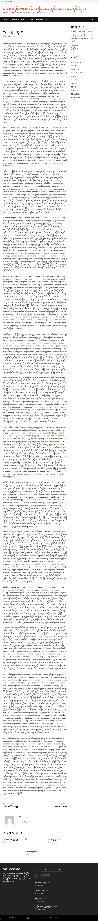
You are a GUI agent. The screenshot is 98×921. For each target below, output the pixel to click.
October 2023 (76, 62)
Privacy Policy (19, 19)
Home (6, 19)
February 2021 (76, 97)
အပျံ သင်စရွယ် (40, 898)
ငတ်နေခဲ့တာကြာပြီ (10, 839)
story (5, 27)
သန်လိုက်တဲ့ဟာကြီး (78, 35)
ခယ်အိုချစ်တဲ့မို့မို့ (32, 852)
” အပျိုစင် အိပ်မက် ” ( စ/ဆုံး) (82, 32)
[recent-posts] (45, 869)
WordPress (56, 918)
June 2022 (74, 66)
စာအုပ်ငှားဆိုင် (76, 45)
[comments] (52, 869)
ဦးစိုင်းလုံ (74, 48)
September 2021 (76, 73)
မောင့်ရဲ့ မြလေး (54, 839)
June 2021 (74, 83)
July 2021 (74, 80)
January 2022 (75, 69)
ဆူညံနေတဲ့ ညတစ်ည (42, 875)
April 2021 (75, 90)
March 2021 (75, 94)
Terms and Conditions (38, 19)
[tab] (38, 869)
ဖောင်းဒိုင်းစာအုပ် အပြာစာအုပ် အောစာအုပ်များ (44, 8)
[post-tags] (59, 869)
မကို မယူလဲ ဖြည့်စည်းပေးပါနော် (46, 906)
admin (9, 36)
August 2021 (75, 76)
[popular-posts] (38, 869)
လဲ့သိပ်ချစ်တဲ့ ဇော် (41, 891)
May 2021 (74, 87)
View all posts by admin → (25, 822)
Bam (63, 918)
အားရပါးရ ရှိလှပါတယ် (43, 883)
